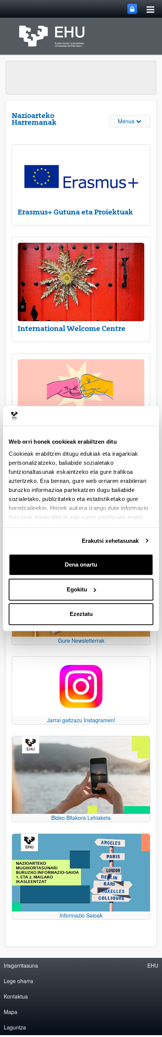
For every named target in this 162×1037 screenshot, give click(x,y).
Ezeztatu (81, 614)
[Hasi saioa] (132, 9)
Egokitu (77, 589)
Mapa (10, 1012)
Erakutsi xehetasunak (110, 541)
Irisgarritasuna (21, 965)
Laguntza (15, 1027)
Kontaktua (16, 996)
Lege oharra (18, 981)
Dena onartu (81, 564)
